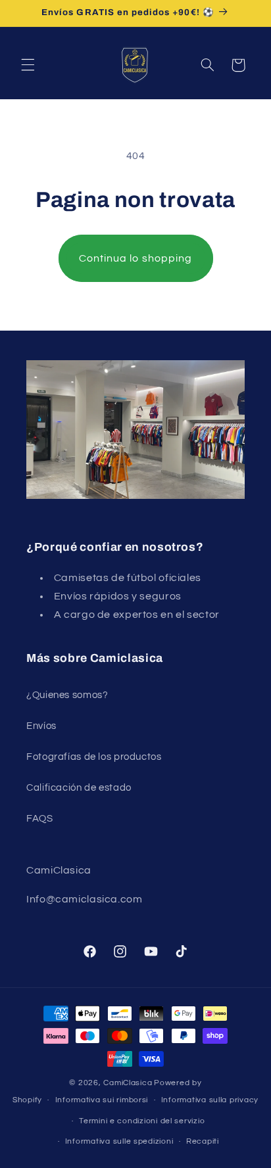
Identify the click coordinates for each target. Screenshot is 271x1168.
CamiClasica (127, 1082)
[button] (27, 65)
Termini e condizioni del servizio (142, 1121)
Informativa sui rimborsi (102, 1100)
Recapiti (202, 1141)
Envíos (41, 726)
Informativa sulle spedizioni (119, 1141)
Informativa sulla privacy (210, 1100)
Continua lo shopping (135, 258)
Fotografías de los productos (94, 757)
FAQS (39, 819)
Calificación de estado (79, 788)
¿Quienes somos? (67, 695)
